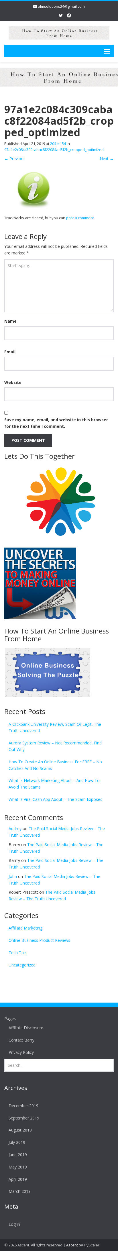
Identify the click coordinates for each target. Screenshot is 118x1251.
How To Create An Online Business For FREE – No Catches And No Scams (55, 765)
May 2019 (18, 1167)
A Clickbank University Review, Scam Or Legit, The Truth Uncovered (55, 727)
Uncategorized (22, 965)
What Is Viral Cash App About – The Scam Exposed (56, 799)
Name (10, 321)
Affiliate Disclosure (26, 1027)
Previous (14, 158)
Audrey (15, 828)
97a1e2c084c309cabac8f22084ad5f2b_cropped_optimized (54, 149)
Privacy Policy (21, 1052)
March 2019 (20, 1191)
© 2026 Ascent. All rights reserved (33, 1245)
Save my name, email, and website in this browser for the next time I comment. (56, 423)
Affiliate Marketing (25, 928)
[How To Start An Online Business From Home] (59, 32)
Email (9, 351)
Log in (14, 1224)
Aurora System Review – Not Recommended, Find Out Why (55, 746)
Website (12, 382)
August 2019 (20, 1130)
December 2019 (23, 1105)
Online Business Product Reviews (39, 940)
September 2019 (24, 1118)
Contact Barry (21, 1040)
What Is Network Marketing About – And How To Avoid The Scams (54, 784)
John (13, 876)
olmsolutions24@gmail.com (61, 6)
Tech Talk (18, 952)
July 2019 (17, 1142)
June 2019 (18, 1154)
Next (107, 158)
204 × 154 (58, 143)
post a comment (80, 217)
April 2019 (18, 1179)
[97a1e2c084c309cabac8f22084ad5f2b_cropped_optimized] (33, 188)
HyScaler (91, 1245)
